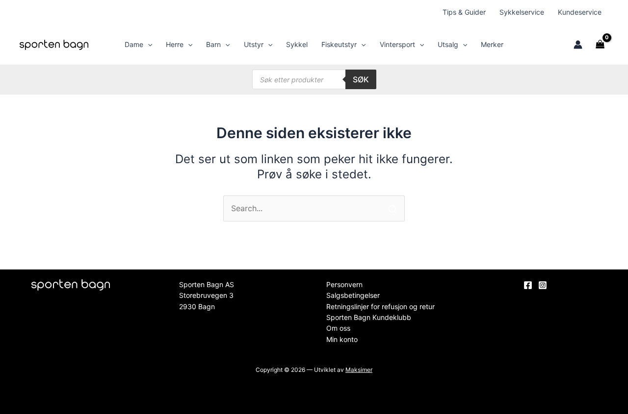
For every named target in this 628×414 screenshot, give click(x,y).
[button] (147, 44)
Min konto (342, 339)
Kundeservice (580, 12)
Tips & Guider (464, 12)
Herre (174, 44)
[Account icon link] (578, 44)
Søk (361, 79)
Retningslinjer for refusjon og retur (380, 306)
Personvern (344, 284)
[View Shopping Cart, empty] (600, 44)
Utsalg (448, 44)
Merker (492, 44)
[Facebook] (527, 285)
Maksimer (358, 369)
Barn (213, 44)
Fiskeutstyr (339, 44)
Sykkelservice (521, 12)
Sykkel (297, 44)
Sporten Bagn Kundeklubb (368, 317)
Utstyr (253, 44)
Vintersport (397, 44)
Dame (134, 44)
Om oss (338, 328)
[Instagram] (542, 285)
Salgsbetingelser (353, 295)
